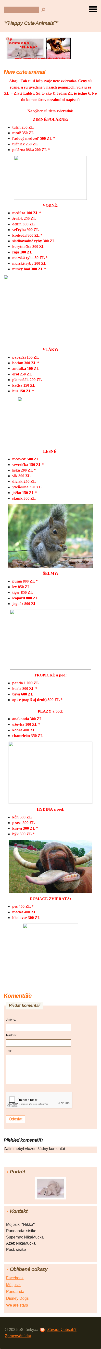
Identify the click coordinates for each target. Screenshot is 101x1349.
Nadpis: (11, 1035)
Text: (9, 1051)
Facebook (15, 1278)
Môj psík (13, 1285)
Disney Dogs (17, 1298)
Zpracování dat (18, 1336)
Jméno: (11, 1019)
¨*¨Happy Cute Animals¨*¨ (31, 23)
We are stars (17, 1305)
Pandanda (15, 1291)
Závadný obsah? (61, 1330)
